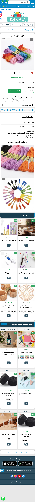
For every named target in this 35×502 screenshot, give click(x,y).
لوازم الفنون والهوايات (12, 29)
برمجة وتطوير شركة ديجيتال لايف (17, 481)
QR (3, 105)
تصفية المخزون (22, 6)
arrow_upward (2, 471)
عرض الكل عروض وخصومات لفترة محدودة (17, 452)
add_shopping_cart (26, 245)
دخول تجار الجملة (16, 25)
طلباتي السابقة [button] (28, 25)
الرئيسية (31, 29)
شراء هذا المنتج (15, 91)
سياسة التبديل (15, 110)
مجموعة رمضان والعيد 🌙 (9, 6)
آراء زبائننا (5, 25)
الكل (29, 6)
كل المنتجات (23, 29)
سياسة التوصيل (27, 110)
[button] (6, 2)
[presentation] (19, 73)
